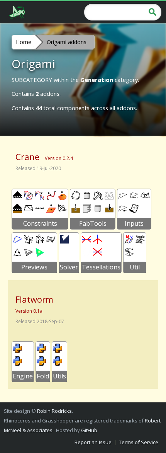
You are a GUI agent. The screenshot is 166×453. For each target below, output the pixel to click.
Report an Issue (93, 442)
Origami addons (66, 42)
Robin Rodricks (54, 410)
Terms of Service (138, 442)
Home (23, 42)
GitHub (89, 430)
